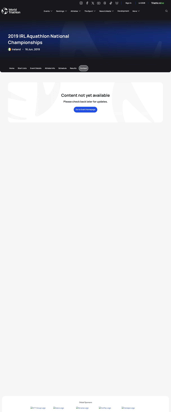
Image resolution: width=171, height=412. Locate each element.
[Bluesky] (116, 3)
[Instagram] (81, 3)
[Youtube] (98, 3)
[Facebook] (87, 3)
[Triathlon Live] (157, 3)
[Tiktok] (110, 3)
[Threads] (104, 3)
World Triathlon (11, 11)
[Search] (166, 11)
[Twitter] (93, 3)
